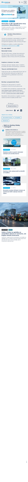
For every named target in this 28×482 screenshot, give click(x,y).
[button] (19, 2)
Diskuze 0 (12, 103)
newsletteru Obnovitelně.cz (10, 45)
